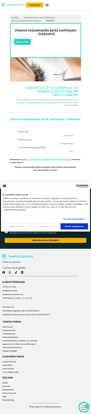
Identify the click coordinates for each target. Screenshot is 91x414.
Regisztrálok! (22, 42)
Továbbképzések (8, 334)
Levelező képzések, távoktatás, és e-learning (19, 340)
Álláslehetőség (8, 400)
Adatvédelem (7, 365)
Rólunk (5, 383)
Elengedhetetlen (16, 226)
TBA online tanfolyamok (11, 347)
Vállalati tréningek (9, 351)
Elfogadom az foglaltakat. (33, 233)
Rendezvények (8, 390)
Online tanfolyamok (10, 337)
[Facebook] (3, 272)
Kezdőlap (15, 17)
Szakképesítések (8, 330)
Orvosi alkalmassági (10, 372)
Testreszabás (44, 226)
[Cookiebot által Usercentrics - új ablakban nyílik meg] (78, 186)
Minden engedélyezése (74, 226)
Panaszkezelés (8, 368)
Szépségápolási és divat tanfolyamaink (39, 17)
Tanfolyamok (7, 327)
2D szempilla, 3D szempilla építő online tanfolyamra (49, 159)
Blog (4, 396)
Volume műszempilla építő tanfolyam (26, 20)
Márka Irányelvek (9, 393)
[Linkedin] (22, 272)
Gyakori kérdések (9, 362)
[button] (47, 5)
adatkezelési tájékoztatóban (34, 233)
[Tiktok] (16, 272)
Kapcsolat (6, 386)
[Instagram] (10, 272)
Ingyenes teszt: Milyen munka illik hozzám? (19, 344)
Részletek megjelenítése (74, 219)
